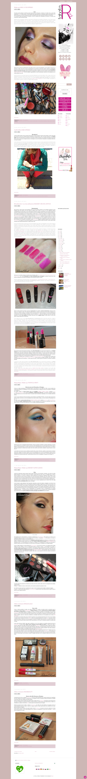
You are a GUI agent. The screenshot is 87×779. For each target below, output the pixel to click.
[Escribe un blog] (16, 9)
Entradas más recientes (18, 751)
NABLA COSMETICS (50, 541)
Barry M (19, 746)
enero (61, 266)
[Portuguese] (48, 769)
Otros (67, 125)
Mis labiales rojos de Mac (50, 275)
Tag (67, 122)
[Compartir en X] (17, 9)
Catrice (21, 746)
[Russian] (46, 769)
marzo (61, 251)
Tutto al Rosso (50, 279)
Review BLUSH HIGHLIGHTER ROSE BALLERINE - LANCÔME (67, 274)
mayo (61, 248)
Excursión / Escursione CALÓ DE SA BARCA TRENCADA (67, 286)
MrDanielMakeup (20, 392)
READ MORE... (16, 117)
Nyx (25, 746)
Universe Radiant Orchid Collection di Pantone (26, 369)
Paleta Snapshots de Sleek (19, 72)
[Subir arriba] (85, 777)
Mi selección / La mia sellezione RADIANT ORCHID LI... (64, 256)
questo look (46, 400)
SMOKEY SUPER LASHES (43, 391)
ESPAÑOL (62, 1)
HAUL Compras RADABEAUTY (23, 692)
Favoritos (68, 117)
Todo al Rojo (16, 276)
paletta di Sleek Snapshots (37, 78)
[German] (41, 769)
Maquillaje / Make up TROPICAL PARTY (26, 383)
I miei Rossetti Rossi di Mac (42, 279)
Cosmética (60, 117)
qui (35, 228)
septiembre (61, 243)
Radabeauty (16, 612)
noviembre (61, 240)
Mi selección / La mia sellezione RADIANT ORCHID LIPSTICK (32, 204)
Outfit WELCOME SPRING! (22, 130)
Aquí (19, 14)
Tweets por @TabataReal (39, 763)
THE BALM (30, 746)
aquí (38, 213)
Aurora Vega (35, 219)
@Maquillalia (28, 610)
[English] (37, 769)
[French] (39, 769)
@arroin (45, 630)
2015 (60, 236)
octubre (61, 241)
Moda (60, 120)
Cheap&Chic (69, 119)
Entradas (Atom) (21, 753)
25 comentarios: (25, 373)
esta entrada (16, 220)
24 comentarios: (25, 745)
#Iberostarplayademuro (20, 231)
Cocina (60, 122)
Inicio (35, 751)
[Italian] (44, 769)
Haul (23, 746)
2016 (60, 235)
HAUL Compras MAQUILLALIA (23, 604)
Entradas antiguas (52, 751)
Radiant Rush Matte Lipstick (39, 356)
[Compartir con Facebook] (18, 9)
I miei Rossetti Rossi (33, 279)
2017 (60, 233)
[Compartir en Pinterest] (19, 9)
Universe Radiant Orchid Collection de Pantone (26, 357)
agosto (61, 244)
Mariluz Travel (40, 231)
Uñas (60, 119)
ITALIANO (69, 1)
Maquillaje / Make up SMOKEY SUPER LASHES (28, 468)
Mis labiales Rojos (41, 275)
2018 (60, 232)
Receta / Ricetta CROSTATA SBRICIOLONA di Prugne (66, 280)
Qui (25, 20)
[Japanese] (50, 769)
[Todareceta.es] (19, 773)
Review (27, 746)
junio (60, 247)
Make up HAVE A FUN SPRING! (23, 7)
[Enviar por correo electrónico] (14, 9)
